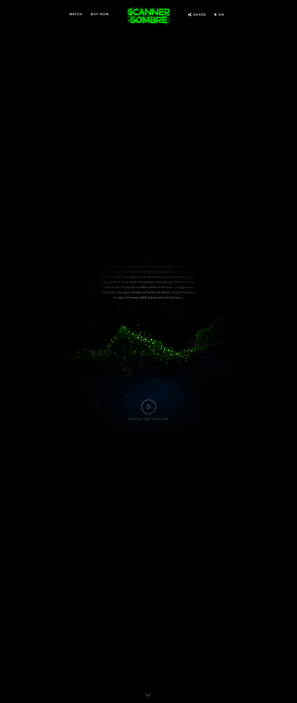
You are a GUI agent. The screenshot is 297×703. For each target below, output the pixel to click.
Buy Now (100, 14)
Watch (76, 14)
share (199, 14)
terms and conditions (196, 627)
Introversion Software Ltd (165, 627)
